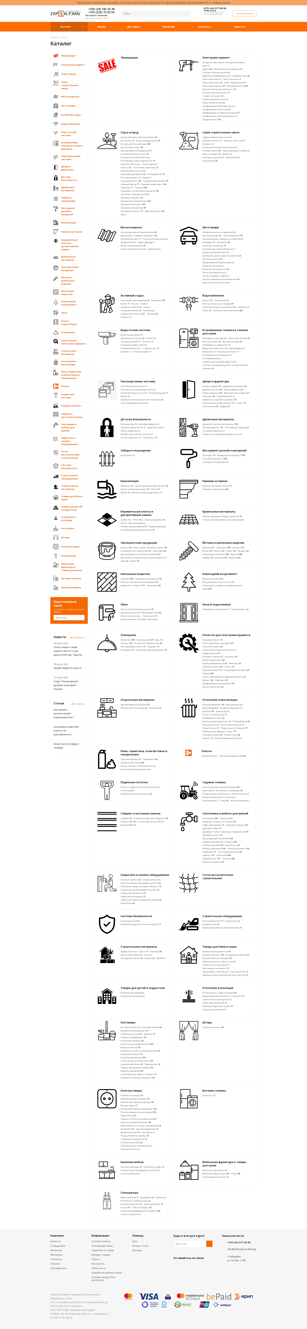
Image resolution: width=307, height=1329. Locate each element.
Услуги (95, 1259)
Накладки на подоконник (216, 609)
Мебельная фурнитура (215, 1173)
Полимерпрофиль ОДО (133, 344)
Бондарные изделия (237, 954)
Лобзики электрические (216, 72)
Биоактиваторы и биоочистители (139, 137)
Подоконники (240, 609)
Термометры (152, 1064)
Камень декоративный (134, 526)
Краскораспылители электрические (222, 927)
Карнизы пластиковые (215, 489)
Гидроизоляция (227, 992)
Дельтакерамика (137, 523)
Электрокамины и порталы (228, 738)
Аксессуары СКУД (130, 920)
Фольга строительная (214, 1009)
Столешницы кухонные (215, 1176)
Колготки (126, 1200)
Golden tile (126, 519)
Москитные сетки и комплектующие (140, 1050)
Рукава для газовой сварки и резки (140, 889)
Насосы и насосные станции (218, 303)
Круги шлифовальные (214, 663)
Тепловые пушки (212, 734)
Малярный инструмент (231, 455)
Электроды (127, 903)
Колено (148, 341)
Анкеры (238, 547)
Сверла (208, 673)
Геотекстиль (209, 992)
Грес (123, 523)
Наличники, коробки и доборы (219, 399)
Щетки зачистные (212, 686)
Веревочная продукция (134, 1030)
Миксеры (235, 663)
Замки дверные (234, 389)
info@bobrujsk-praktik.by (241, 1249)
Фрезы (207, 680)
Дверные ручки (212, 389)
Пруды (146, 177)
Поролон (238, 996)
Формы (149, 958)
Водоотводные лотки (148, 140)
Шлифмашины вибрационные (218, 106)
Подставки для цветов (133, 174)
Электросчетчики (130, 1149)
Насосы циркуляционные (216, 721)
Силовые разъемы (131, 1142)
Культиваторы (210, 800)
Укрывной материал (133, 204)
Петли (241, 403)
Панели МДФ (128, 825)
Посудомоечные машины (216, 355)
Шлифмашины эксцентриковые (219, 116)
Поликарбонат (156, 174)
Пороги (139, 585)
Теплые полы (232, 734)
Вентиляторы (234, 704)
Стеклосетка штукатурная (217, 999)
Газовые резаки (151, 879)
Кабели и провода (132, 1095)
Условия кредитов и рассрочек (103, 1278)
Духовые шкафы (232, 341)
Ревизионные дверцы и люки (219, 731)
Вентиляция (210, 707)
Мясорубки (208, 351)
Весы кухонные (211, 341)
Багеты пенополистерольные (137, 609)
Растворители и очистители (136, 550)
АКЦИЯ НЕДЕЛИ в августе (68, 668)
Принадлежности (237, 85)
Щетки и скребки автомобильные (220, 279)
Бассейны (158, 300)
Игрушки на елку (212, 578)
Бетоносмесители (212, 920)
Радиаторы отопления (234, 728)
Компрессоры (210, 924)
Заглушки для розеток (133, 427)
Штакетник (128, 455)
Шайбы (207, 557)
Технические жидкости (215, 269)
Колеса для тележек (132, 1040)
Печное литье (210, 728)
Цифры (225, 406)
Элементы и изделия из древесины (222, 434)
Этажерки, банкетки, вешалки (138, 1077)
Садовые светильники (155, 180)
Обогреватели (241, 721)
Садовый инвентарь (153, 184)
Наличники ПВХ (225, 396)
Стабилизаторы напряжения (136, 1145)
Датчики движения (147, 1129)
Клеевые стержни (212, 656)
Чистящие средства (213, 157)
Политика (56, 1259)
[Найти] (186, 13)
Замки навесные (212, 392)
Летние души (149, 164)
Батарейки (127, 1129)
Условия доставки (102, 1245)
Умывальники (211, 858)
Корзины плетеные (130, 164)
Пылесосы (208, 1095)
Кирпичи (156, 951)
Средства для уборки (133, 1057)
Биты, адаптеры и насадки (217, 643)
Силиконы (127, 762)
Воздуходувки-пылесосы (215, 793)
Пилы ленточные (211, 79)
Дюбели (208, 547)
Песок (147, 954)
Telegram (200, 1265)
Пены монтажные (131, 759)
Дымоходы (222, 711)
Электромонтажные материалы (139, 1108)
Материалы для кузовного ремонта (221, 255)
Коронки (231, 656)
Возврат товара (100, 1254)
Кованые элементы (145, 235)
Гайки (231, 550)
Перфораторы (241, 75)
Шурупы (234, 557)
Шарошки (221, 680)
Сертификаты (58, 1268)
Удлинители (128, 1115)
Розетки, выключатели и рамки (138, 1112)
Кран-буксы (232, 845)
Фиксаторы (150, 437)
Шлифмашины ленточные (216, 109)
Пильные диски (212, 670)
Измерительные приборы (227, 69)
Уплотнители (210, 406)
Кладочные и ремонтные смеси (219, 147)
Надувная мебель (131, 307)
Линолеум (154, 585)
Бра (159, 639)
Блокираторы (129, 424)
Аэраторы (208, 790)
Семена (140, 187)
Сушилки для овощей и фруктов (219, 361)
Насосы (126, 167)
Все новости (77, 637)
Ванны (231, 821)
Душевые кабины (237, 825)
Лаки (124, 561)
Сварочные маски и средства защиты (141, 899)
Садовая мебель (131, 180)
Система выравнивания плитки (138, 529)
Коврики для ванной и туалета (219, 841)
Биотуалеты (127, 140)
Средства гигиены (132, 1054)
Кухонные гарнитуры (214, 1170)
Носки (125, 1207)
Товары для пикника (133, 313)
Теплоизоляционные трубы (217, 1006)
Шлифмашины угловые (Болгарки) (221, 112)
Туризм (152, 313)
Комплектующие (158, 392)
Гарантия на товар (102, 1250)
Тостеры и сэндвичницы (215, 365)
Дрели (207, 69)
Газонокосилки (240, 793)
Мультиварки (236, 348)
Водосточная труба (132, 334)
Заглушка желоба (131, 341)
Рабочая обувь (141, 1207)
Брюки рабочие (129, 1197)
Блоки (143, 951)
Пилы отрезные (232, 79)
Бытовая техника (131, 1027)
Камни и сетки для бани (215, 964)
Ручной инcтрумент (214, 458)
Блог (135, 1241)
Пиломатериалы (212, 427)
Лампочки (128, 639)
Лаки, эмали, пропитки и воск (150, 547)
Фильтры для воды (132, 1070)
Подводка (209, 851)
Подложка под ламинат (148, 578)
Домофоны (148, 1132)
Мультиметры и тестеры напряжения (141, 1125)
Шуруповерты (211, 119)
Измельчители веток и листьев (218, 797)
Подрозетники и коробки (135, 1135)
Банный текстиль (213, 954)
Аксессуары (210, 818)
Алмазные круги (212, 639)
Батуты (125, 303)
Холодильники (239, 365)
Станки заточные (212, 96)
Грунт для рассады (132, 147)
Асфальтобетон (129, 951)
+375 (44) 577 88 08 (214, 8)
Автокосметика (233, 235)
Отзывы (55, 1263)
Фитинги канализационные (146, 492)
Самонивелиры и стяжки (236, 150)
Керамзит (208, 143)
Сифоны (208, 855)
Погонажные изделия (237, 427)
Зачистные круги (212, 646)
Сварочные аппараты (133, 896)
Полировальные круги (236, 670)
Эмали (134, 561)
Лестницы (208, 455)
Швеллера (154, 249)
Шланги (207, 738)
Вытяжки (208, 711)
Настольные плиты (228, 351)
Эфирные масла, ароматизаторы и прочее (225, 975)
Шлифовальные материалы (218, 683)
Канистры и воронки (214, 245)
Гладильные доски (131, 1034)
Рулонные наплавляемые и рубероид (222, 519)
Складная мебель (131, 310)
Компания (57, 1235)
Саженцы (127, 187)
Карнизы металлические (217, 485)
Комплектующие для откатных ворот (141, 924)
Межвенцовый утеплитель (216, 996)
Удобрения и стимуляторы (136, 201)
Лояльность (98, 1268)
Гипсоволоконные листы (134, 386)
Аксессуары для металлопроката (139, 232)
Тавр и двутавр (145, 242)
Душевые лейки (211, 828)
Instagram (192, 1265)
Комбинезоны (141, 1200)
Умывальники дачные (133, 207)
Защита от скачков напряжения (139, 1118)
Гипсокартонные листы (134, 392)
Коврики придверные (133, 1037)
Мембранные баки (213, 718)
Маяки (125, 396)
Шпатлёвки (232, 157)
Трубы (206, 310)
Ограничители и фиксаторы (218, 403)
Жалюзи (149, 1034)
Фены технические (213, 102)
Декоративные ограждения (136, 150)
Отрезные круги (212, 666)
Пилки (229, 666)
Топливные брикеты (213, 430)
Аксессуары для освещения (151, 649)
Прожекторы (154, 643)
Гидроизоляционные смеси (217, 137)
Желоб (151, 338)
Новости (55, 1241)
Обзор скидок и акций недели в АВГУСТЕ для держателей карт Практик (68, 651)
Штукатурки (209, 160)
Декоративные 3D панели (135, 704)
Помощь (138, 1235)
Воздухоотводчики (231, 707)
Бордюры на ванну (213, 821)
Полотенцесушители (230, 851)
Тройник (126, 351)
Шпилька (220, 557)
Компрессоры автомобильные (218, 249)
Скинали (155, 707)
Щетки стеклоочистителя (215, 282)
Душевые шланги (212, 835)
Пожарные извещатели (134, 1139)
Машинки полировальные (216, 75)
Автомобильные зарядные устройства (222, 238)
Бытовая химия (152, 1027)
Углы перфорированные (134, 403)
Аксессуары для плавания (135, 300)
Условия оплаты (100, 1241)
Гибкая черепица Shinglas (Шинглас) (222, 516)
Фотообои (152, 619)
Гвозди (243, 550)
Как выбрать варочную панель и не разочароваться (66, 730)
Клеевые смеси (211, 150)
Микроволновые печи (215, 348)
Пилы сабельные (212, 82)
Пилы (224, 800)
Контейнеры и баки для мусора (138, 160)
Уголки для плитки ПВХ (151, 821)
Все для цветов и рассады (135, 143)
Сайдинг (126, 818)
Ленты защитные (130, 430)
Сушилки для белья (132, 1064)
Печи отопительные (232, 724)
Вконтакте (176, 1265)
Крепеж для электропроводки (137, 1102)
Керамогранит (210, 755)
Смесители (223, 855)
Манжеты (127, 485)
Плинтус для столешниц (134, 707)
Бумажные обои (130, 612)
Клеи (139, 762)
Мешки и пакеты (130, 1047)
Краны (207, 300)
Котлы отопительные (214, 714)
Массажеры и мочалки (215, 968)
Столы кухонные (130, 1173)
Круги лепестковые (213, 660)
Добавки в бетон (212, 140)
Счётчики (243, 307)
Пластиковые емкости (133, 170)
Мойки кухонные (238, 848)
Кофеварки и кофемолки (216, 344)
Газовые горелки (131, 879)
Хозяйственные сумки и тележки (138, 1074)
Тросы (155, 489)
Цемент (227, 154)
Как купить (98, 1263)
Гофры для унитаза (213, 825)
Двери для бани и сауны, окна (219, 961)
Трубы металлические (133, 245)
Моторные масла (212, 259)
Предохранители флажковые (218, 262)
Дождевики (147, 1197)
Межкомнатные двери (236, 392)
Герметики (150, 759)
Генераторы (232, 920)
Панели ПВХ (129, 821)
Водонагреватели (213, 704)
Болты (207, 550)
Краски (126, 547)
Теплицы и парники (132, 197)
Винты (219, 550)
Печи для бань (210, 724)
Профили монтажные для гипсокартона (142, 399)
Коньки (135, 303)
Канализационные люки (134, 154)
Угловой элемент (141, 351)
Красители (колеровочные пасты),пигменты (144, 557)
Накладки (208, 396)
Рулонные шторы (213, 1027)
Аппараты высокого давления (219, 232)
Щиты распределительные (136, 1122)
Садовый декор (130, 184)
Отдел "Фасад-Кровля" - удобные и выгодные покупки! (67, 685)
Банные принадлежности (216, 951)
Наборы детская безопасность (137, 434)
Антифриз (208, 242)
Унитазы (228, 858)
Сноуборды (149, 310)
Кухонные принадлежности (137, 1044)
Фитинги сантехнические (228, 310)
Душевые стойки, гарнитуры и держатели (225, 831)
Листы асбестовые (131, 954)
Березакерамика (155, 519)
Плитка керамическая (233, 755)
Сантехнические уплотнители (219, 307)
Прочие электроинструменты (219, 89)
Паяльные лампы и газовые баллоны (141, 886)
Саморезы (223, 547)
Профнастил (128, 242)
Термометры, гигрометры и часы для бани (225, 971)
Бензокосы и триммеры (229, 790)
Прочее (236, 554)
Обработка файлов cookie (106, 1272)
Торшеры (153, 646)
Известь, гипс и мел (234, 140)
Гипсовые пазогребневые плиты (138, 389)
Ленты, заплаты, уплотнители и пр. (138, 766)
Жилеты (161, 1197)
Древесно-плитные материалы (220, 424)
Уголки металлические (133, 249)
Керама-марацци (157, 526)
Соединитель (151, 348)
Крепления (222, 300)
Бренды (137, 1250)
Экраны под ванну (213, 861)
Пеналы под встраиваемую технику (140, 1170)
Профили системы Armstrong (136, 793)
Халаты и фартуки (130, 1214)
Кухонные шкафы (154, 1166)
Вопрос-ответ (140, 1245)
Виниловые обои (151, 612)
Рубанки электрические (216, 92)
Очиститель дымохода (145, 167)
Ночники (139, 643)
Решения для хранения (132, 992)
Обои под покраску (130, 616)
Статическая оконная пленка (137, 1060)
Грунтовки (159, 550)
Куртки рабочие (153, 1204)
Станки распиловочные (215, 99)
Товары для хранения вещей (137, 1067)
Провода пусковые (212, 265)
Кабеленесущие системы (135, 1098)
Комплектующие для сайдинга (151, 818)
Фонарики (127, 649)
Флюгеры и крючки (132, 211)
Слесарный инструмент (215, 462)
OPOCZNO (138, 519)
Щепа (123, 214)
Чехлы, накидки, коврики (216, 275)
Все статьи (78, 703)
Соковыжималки (211, 358)
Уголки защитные (131, 437)
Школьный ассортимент (133, 996)
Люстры (126, 643)
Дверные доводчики (234, 386)
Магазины (56, 1254)
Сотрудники (57, 1245)
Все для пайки (129, 1105)
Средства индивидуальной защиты (140, 1210)
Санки (147, 307)
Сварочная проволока (133, 893)
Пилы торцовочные (235, 82)
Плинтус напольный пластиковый (139, 582)
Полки (235, 1173)
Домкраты (223, 242)
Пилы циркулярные (213, 85)
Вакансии (56, 1250)
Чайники (208, 368)
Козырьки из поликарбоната (135, 157)
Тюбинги (126, 317)
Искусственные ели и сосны (218, 582)
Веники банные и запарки (217, 958)
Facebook (184, 1265)
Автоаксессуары (212, 235)
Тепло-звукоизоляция (214, 1002)
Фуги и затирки (211, 154)
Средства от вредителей (135, 194)
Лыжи (144, 303)
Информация (100, 1235)
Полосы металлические (155, 238)
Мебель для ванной (214, 848)
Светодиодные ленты (133, 646)
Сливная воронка (131, 348)
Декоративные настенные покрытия (141, 554)
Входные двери (211, 386)
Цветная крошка (154, 211)
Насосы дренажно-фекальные (151, 485)
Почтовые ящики (131, 177)
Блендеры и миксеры (214, 338)
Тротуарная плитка (132, 958)
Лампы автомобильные (215, 252)
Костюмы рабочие (131, 1204)
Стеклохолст (149, 616)
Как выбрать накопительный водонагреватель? (64, 713)
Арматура (126, 235)
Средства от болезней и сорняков (140, 190)
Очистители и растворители (135, 769)
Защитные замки (155, 427)
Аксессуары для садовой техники (221, 787)
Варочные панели (239, 338)
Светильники (145, 639)
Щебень (161, 958)
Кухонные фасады (131, 1166)
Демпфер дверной (149, 424)
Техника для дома (240, 800)
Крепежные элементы (215, 554)
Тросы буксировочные (214, 272)
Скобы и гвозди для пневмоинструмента (224, 676)
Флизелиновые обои (133, 619)
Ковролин (126, 585)
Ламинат (127, 578)
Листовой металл (131, 238)
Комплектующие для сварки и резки (141, 883)
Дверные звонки (130, 1132)
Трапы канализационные (135, 489)
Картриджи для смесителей (217, 838)
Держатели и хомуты (132, 338)
